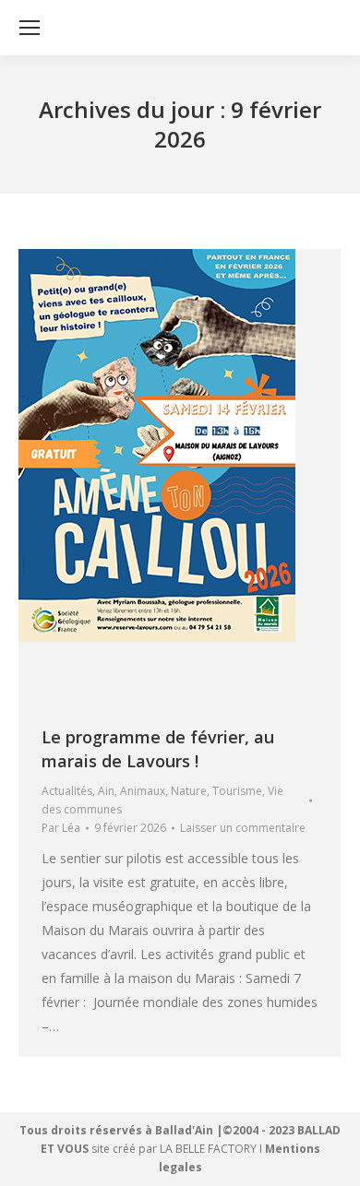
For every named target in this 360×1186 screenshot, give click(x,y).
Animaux (142, 791)
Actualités (67, 791)
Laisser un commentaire (243, 828)
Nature (189, 791)
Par (61, 828)
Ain (106, 791)
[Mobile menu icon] (29, 28)
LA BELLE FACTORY (208, 1148)
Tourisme (237, 791)
